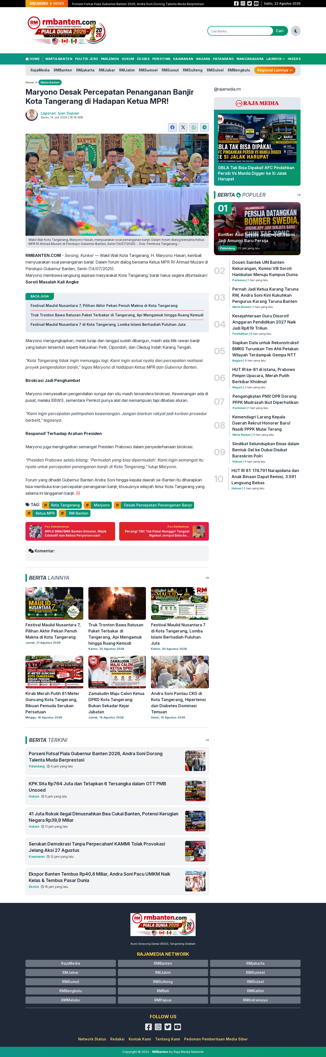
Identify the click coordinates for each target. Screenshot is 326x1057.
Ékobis (143, 59)
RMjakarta (85, 70)
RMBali (163, 991)
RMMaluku (70, 1000)
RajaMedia (40, 70)
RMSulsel (215, 70)
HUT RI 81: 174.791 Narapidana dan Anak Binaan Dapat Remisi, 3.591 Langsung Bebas (265, 476)
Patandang (223, 59)
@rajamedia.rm (227, 89)
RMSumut (170, 70)
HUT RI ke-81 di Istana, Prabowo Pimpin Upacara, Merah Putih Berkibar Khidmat (263, 375)
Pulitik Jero (86, 59)
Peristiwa (161, 59)
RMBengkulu (239, 70)
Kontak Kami (140, 1039)
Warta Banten (58, 59)
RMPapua (162, 1000)
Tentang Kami (167, 1039)
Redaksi (117, 1039)
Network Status (92, 1039)
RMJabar (107, 70)
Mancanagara (250, 59)
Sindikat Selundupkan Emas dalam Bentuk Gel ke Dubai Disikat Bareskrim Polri (265, 449)
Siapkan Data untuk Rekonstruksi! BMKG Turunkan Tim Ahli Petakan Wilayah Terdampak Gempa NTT (265, 348)
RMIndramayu (255, 1000)
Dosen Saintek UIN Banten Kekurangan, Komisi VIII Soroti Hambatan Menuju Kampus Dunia (265, 268)
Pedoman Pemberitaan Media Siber (216, 1039)
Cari (279, 31)
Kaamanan (183, 59)
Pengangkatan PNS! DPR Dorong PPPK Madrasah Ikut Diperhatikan (265, 399)
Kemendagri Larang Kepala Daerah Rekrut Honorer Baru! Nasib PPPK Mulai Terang (261, 423)
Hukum (128, 59)
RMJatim (127, 70)
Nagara (203, 59)
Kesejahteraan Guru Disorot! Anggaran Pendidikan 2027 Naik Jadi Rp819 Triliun (264, 322)
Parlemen (110, 59)
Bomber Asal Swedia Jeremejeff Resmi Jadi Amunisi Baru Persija (256, 237)
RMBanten (63, 70)
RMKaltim (255, 991)
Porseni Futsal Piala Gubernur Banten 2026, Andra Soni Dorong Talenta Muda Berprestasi (138, 4)
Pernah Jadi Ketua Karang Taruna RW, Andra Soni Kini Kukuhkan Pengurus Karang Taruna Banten (265, 295)
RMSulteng (192, 70)
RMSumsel (148, 70)
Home (34, 59)
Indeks (294, 59)
